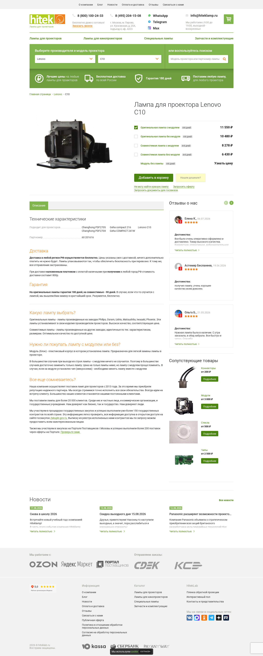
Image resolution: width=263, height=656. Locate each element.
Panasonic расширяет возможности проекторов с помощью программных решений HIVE (200, 514)
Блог (100, 4)
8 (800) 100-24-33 (90, 16)
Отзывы (153, 4)
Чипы (204, 450)
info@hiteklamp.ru (204, 15)
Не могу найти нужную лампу (151, 186)
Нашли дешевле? (190, 177)
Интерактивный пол (198, 596)
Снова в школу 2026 (43, 514)
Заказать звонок (82, 25)
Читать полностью (186, 250)
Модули (205, 395)
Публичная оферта (93, 620)
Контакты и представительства (205, 601)
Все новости (226, 500)
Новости (112, 4)
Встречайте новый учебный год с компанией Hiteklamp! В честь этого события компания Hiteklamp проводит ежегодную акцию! (56, 523)
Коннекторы (208, 368)
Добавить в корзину (154, 177)
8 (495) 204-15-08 (128, 16)
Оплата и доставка (133, 4)
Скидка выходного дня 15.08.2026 (123, 514)
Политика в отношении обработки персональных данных (102, 626)
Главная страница (40, 94)
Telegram (160, 22)
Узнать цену (223, 163)
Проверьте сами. (70, 432)
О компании (86, 4)
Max (156, 28)
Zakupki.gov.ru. (59, 418)
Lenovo (58, 94)
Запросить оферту (183, 186)
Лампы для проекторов (46, 38)
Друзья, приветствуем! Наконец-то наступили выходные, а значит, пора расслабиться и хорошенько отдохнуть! (127, 523)
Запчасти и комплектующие (214, 38)
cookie (134, 651)
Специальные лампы (158, 38)
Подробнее (209, 379)
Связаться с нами (173, 4)
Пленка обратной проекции (203, 592)
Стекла (205, 422)
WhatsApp (160, 16)
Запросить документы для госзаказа (156, 190)
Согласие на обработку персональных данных (104, 634)
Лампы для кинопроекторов (103, 38)
